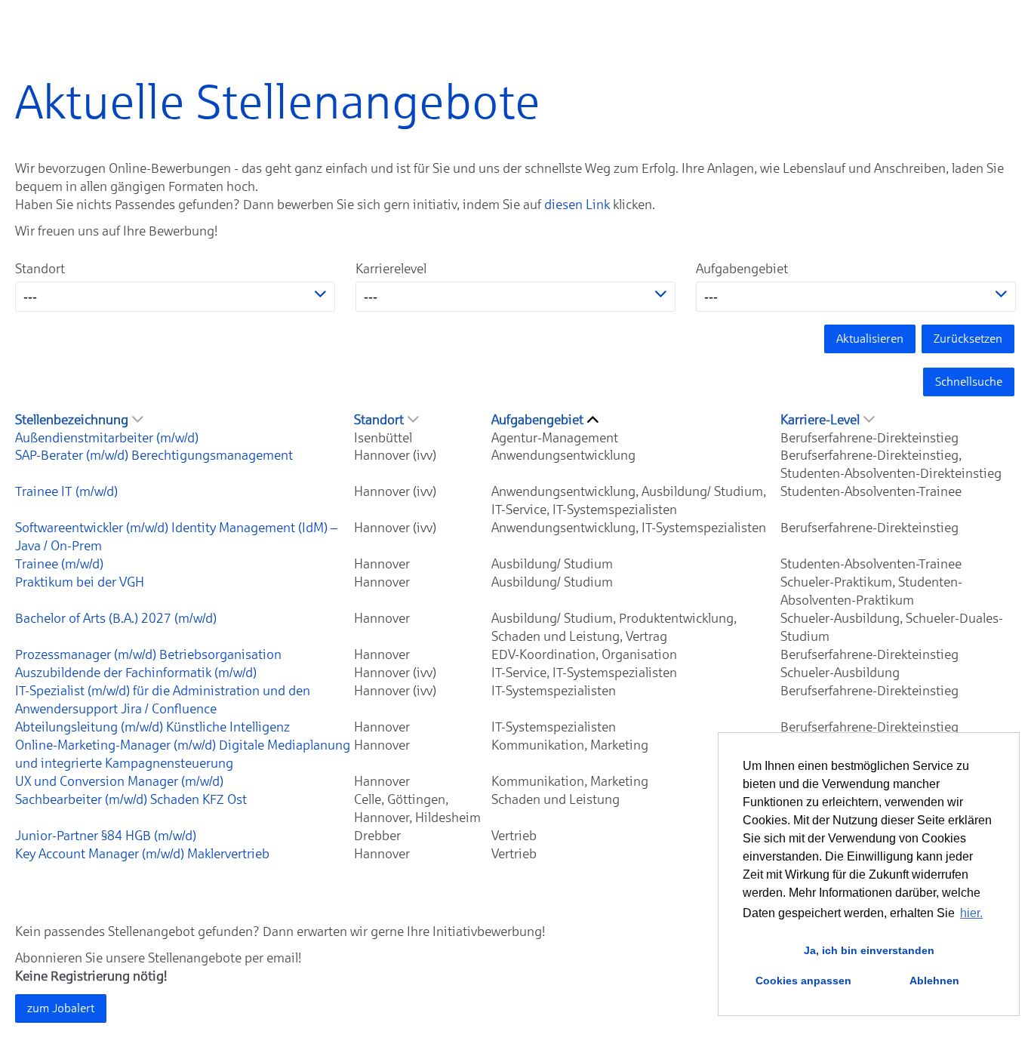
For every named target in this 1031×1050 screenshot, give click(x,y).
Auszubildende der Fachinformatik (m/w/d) (136, 672)
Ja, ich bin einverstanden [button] (869, 950)
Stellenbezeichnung (71, 419)
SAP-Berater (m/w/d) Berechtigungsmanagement (154, 455)
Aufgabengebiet (742, 268)
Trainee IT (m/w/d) (66, 491)
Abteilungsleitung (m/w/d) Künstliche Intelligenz (152, 726)
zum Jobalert (60, 1008)
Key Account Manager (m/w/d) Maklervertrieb (142, 853)
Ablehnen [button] (934, 981)
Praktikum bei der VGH (79, 582)
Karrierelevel (390, 268)
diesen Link (577, 204)
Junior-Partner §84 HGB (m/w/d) (105, 835)
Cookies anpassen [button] (803, 981)
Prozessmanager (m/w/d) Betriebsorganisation (148, 654)
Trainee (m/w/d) (59, 563)
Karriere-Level (820, 419)
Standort (40, 268)
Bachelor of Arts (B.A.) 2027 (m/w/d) (116, 618)
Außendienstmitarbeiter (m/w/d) (107, 437)
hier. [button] (971, 913)
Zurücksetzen (968, 338)
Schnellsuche (968, 381)
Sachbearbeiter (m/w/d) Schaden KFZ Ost (131, 799)
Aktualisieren (869, 338)
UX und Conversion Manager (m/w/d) (119, 781)
